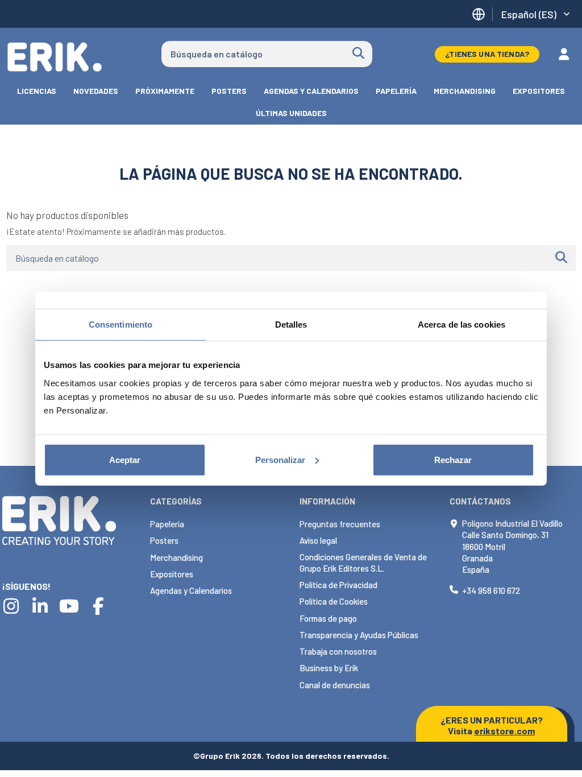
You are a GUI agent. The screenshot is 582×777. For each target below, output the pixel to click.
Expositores (171, 574)
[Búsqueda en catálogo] (358, 54)
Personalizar (280, 459)
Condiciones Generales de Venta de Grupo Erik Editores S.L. (363, 562)
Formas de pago (328, 618)
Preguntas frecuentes (340, 524)
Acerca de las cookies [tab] (461, 324)
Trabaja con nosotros (338, 651)
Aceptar (124, 459)
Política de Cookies (334, 601)
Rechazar (453, 459)
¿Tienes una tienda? (487, 54)
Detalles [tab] (291, 324)
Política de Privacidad (338, 585)
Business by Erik (329, 668)
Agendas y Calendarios (191, 590)
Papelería (167, 524)
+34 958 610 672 (491, 590)
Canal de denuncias (335, 685)
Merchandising (176, 557)
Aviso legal (318, 540)
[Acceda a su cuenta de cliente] (563, 54)
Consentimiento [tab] (120, 324)
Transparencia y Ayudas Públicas (359, 635)
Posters (164, 540)
